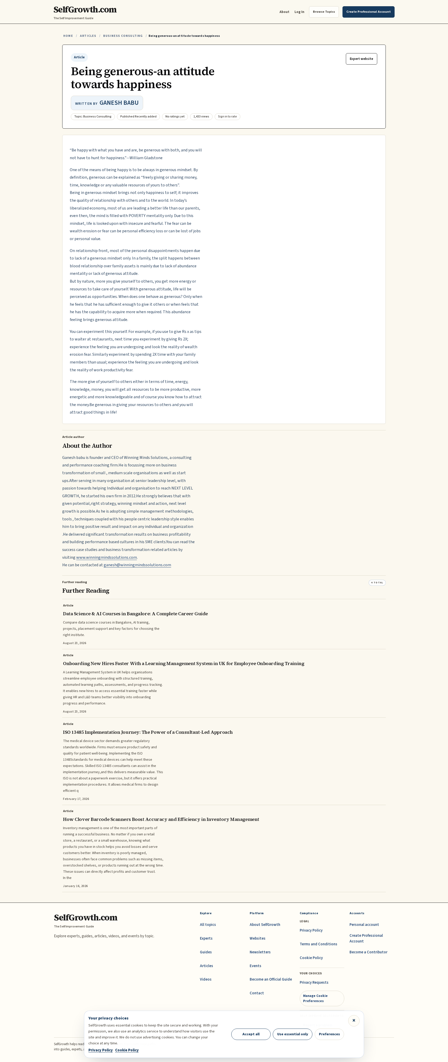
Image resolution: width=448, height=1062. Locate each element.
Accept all (251, 1034)
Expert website (361, 59)
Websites (257, 938)
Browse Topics (324, 11)
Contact (257, 993)
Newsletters (260, 952)
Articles (88, 36)
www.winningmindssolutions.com (106, 557)
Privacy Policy (311, 930)
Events (255, 966)
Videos (206, 979)
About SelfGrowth (265, 924)
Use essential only (292, 1034)
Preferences (329, 1034)
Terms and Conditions (318, 944)
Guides (206, 952)
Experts (206, 938)
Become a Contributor (368, 952)
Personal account (364, 924)
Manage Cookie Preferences (315, 998)
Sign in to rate (227, 116)
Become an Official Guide (271, 979)
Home (68, 36)
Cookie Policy (311, 958)
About (284, 11)
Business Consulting (123, 36)
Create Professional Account (366, 938)
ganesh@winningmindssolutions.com (137, 565)
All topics (208, 924)
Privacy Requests (314, 982)
